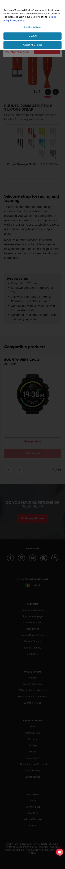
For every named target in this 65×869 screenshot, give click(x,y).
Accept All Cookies (32, 44)
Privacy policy (17, 20)
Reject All (32, 36)
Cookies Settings (32, 27)
